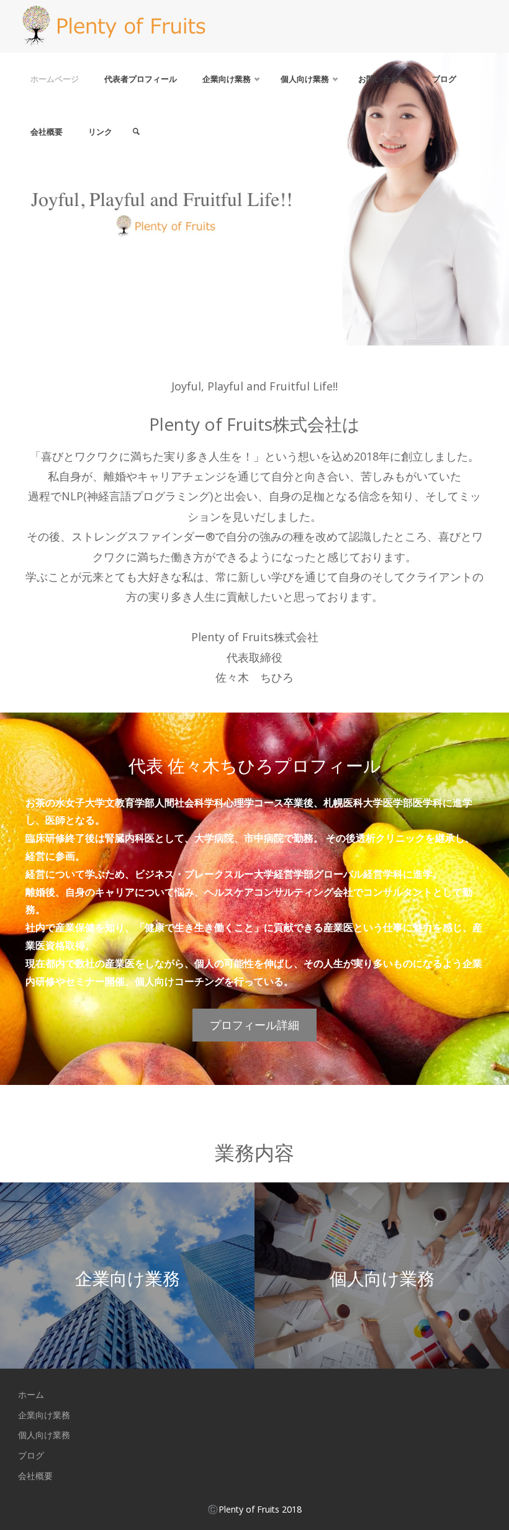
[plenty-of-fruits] (113, 26)
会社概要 (35, 1476)
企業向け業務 (44, 1415)
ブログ (31, 1455)
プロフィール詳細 (254, 1024)
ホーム (31, 1394)
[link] (135, 132)
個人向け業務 (44, 1435)
